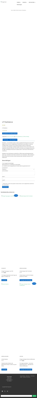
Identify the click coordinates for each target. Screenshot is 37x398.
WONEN (18, 2)
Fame (17, 136)
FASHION (24, 2)
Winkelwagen (19, 4)
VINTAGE (17, 10)
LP (22, 136)
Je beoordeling (5, 170)
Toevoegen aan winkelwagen (10, 133)
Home (12, 10)
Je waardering (5, 167)
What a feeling (26, 136)
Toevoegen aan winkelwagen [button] (26, 280)
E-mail (3, 180)
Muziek (20, 10)
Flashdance (20, 136)
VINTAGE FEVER (31, 2)
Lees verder (4, 280)
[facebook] (2, 391)
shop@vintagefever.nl (9, 379)
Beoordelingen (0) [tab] (13, 139)
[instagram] (7, 391)
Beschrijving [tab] (6, 139)
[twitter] (5, 391)
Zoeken (18, 394)
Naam (3, 176)
